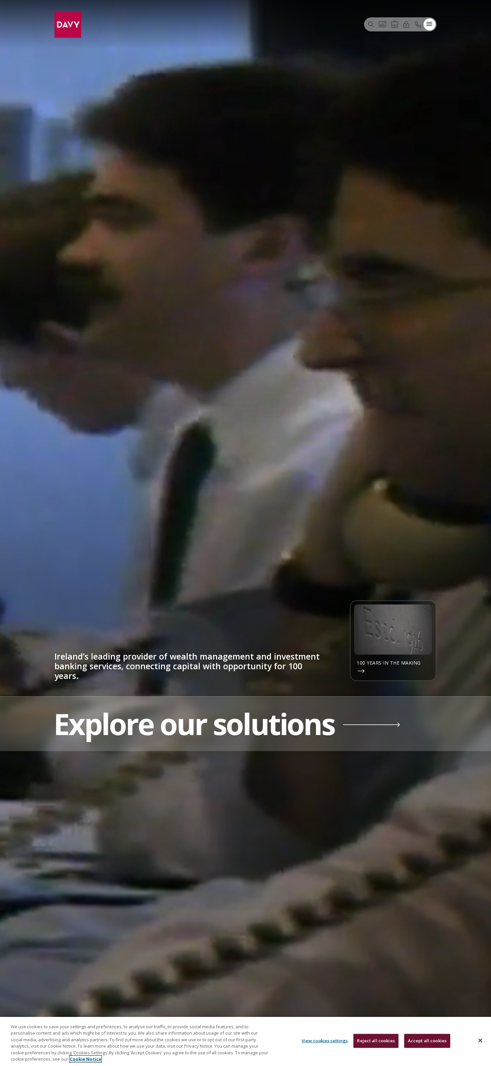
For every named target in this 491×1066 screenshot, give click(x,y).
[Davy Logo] (67, 23)
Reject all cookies (375, 1041)
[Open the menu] (430, 24)
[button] (245, 724)
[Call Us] (418, 24)
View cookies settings (325, 1041)
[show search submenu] (371, 24)
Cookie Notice (85, 1059)
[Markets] (383, 24)
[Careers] (394, 24)
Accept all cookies (427, 1041)
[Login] (406, 24)
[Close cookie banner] (480, 1040)
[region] (245, 1041)
